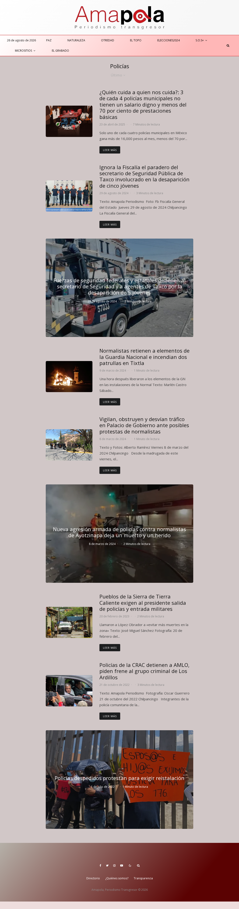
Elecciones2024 (168, 40)
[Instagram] (114, 865)
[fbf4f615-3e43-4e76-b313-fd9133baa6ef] (69, 690)
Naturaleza (76, 40)
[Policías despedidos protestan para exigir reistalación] (119, 779)
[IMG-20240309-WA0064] (69, 376)
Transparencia (143, 878)
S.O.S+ (200, 40)
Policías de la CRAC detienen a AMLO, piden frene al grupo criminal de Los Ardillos (144, 671)
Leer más (110, 150)
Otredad (107, 40)
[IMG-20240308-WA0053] (69, 444)
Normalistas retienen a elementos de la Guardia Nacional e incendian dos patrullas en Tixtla (144, 356)
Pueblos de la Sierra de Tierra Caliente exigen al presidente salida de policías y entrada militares (142, 602)
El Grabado (60, 51)
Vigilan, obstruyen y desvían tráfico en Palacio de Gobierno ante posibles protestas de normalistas (144, 425)
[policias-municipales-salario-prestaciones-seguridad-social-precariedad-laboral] (69, 121)
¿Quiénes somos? (116, 878)
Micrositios (23, 51)
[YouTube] (121, 865)
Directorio (93, 878)
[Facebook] (100, 865)
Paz (49, 40)
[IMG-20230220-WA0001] (69, 622)
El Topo (135, 40)
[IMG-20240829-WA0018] (69, 195)
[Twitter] (107, 865)
